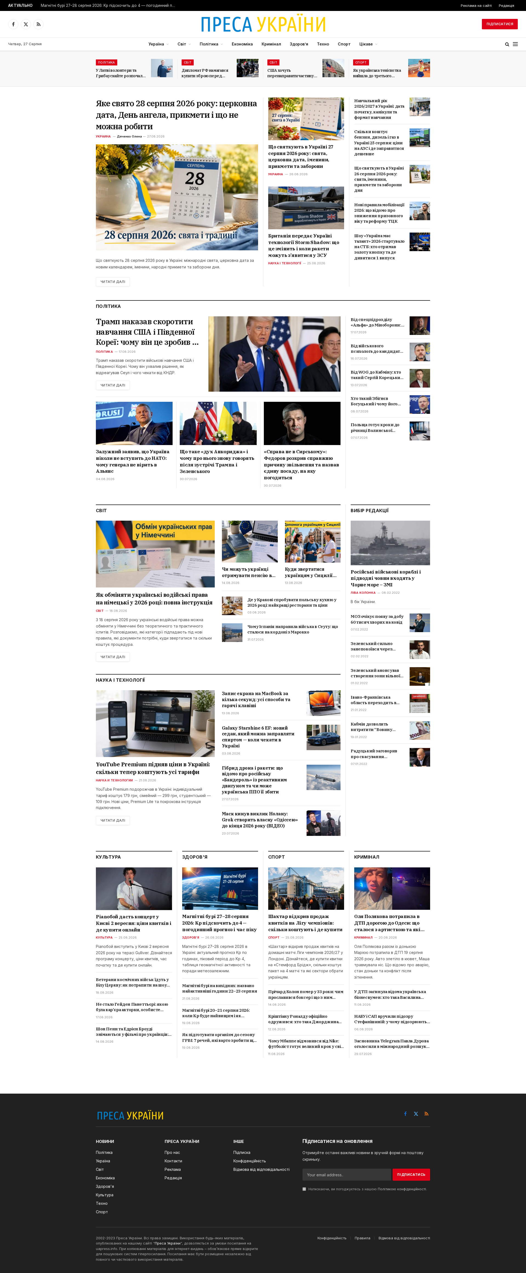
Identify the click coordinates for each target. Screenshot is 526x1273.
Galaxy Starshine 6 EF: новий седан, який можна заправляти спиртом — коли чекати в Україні (258, 737)
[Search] (507, 44)
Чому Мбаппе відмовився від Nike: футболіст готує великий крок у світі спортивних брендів (306, 1044)
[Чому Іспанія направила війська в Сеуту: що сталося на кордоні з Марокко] (232, 632)
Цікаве (366, 44)
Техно (323, 44)
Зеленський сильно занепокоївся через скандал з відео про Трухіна (371, 646)
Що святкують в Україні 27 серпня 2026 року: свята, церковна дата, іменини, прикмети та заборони (300, 156)
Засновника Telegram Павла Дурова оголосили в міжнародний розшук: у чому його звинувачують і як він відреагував (391, 1044)
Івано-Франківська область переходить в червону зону (373, 700)
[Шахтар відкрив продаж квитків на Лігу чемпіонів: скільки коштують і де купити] (306, 888)
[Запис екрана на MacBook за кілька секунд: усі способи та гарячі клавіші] (324, 703)
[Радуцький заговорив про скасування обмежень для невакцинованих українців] (420, 757)
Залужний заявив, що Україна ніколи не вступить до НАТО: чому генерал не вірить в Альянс (132, 461)
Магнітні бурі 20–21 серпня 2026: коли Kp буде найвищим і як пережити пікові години (216, 1013)
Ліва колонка (363, 593)
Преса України (168, 1243)
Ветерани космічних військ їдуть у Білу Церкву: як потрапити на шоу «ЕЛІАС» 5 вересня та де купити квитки (132, 982)
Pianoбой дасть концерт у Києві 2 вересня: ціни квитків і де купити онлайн (133, 923)
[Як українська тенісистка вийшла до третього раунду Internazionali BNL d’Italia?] (419, 68)
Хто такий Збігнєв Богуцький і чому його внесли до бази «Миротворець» (374, 401)
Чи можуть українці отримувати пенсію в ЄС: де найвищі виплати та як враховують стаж (246, 572)
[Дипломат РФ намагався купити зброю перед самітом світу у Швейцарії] (248, 68)
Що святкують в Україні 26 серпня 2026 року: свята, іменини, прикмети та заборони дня (379, 179)
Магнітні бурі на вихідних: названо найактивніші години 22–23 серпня (219, 988)
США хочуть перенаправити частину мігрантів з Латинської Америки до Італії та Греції (290, 73)
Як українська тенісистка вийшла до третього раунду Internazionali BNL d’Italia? (377, 73)
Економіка (242, 44)
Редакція (506, 5)
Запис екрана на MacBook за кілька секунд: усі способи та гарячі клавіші (256, 699)
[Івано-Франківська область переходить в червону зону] (420, 703)
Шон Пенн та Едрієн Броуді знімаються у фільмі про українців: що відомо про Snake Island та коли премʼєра (132, 1031)
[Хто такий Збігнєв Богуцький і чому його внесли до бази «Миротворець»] (420, 404)
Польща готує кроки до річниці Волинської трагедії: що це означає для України (375, 427)
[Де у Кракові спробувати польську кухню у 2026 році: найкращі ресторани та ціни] (232, 606)
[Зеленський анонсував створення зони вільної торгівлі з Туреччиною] (420, 676)
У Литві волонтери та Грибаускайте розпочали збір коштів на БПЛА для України (120, 73)
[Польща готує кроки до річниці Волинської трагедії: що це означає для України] (420, 431)
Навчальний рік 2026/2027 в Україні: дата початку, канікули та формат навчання (379, 109)
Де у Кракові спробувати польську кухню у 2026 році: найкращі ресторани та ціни (291, 602)
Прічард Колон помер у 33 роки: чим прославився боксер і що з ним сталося (305, 994)
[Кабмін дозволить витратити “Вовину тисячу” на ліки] (420, 730)
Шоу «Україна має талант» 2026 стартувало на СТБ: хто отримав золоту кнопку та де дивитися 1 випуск (379, 246)
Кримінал (271, 44)
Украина (103, 136)
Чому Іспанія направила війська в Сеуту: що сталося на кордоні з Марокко (292, 629)
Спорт (344, 44)
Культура (104, 937)
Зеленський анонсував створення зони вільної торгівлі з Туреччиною (375, 673)
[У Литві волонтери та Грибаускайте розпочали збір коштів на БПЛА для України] (162, 68)
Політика (209, 44)
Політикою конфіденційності (402, 1189)
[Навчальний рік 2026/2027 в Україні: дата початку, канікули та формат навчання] (420, 107)
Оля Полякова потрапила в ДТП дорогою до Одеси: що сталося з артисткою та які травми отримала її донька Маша (387, 923)
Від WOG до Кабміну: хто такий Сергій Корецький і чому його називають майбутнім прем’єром (377, 375)
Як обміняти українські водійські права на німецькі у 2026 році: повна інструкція (154, 598)
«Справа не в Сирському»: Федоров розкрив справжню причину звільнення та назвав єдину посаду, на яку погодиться (301, 465)
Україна (156, 44)
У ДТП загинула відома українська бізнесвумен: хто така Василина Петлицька (390, 994)
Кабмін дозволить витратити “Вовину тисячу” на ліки (371, 727)
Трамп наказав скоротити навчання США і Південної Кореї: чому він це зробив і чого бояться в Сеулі (145, 331)
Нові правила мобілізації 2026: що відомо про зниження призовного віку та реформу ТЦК (379, 213)
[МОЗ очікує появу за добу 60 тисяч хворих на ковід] (420, 622)
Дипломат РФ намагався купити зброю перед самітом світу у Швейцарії (206, 73)
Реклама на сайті (476, 5)
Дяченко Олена (129, 136)
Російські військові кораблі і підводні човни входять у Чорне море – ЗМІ (386, 578)
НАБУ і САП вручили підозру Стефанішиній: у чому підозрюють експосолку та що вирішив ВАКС (390, 1019)
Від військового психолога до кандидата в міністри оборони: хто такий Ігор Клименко (376, 348)
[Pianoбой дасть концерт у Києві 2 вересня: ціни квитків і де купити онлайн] (134, 888)
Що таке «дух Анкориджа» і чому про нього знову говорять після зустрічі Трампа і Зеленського (217, 461)
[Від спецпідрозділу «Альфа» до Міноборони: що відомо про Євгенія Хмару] (420, 325)
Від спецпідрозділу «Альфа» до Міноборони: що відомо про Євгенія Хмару (376, 322)
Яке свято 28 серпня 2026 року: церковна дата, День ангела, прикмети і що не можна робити (176, 114)
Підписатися (500, 24)
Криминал (363, 937)
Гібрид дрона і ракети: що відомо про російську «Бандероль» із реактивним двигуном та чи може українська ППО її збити (254, 780)
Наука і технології (284, 263)
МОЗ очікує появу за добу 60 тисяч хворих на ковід (377, 619)
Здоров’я (299, 44)
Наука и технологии (114, 780)
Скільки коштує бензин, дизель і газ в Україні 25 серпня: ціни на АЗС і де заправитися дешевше (379, 142)
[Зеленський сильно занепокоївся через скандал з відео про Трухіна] (420, 649)
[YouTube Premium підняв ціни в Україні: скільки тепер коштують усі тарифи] (155, 723)
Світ (182, 44)
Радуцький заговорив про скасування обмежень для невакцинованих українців (374, 754)
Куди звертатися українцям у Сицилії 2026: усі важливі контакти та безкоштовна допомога (312, 572)
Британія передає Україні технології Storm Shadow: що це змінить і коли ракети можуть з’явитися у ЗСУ (303, 245)
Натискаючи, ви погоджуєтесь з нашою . (367, 1189)
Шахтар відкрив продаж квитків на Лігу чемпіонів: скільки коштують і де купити (305, 923)
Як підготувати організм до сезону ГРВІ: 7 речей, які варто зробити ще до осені (219, 1037)
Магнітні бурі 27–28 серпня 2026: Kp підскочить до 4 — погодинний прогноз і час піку (109, 5)
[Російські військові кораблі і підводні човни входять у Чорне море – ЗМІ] (390, 543)
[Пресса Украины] (263, 24)
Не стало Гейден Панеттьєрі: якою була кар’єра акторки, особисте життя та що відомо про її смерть (132, 1007)
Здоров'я (190, 937)
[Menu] (515, 44)
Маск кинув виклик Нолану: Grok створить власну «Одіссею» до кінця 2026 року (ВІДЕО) (260, 819)
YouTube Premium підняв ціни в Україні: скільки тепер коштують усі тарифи (153, 768)
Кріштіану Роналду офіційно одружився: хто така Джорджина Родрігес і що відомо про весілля (303, 1019)
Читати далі (113, 282)
